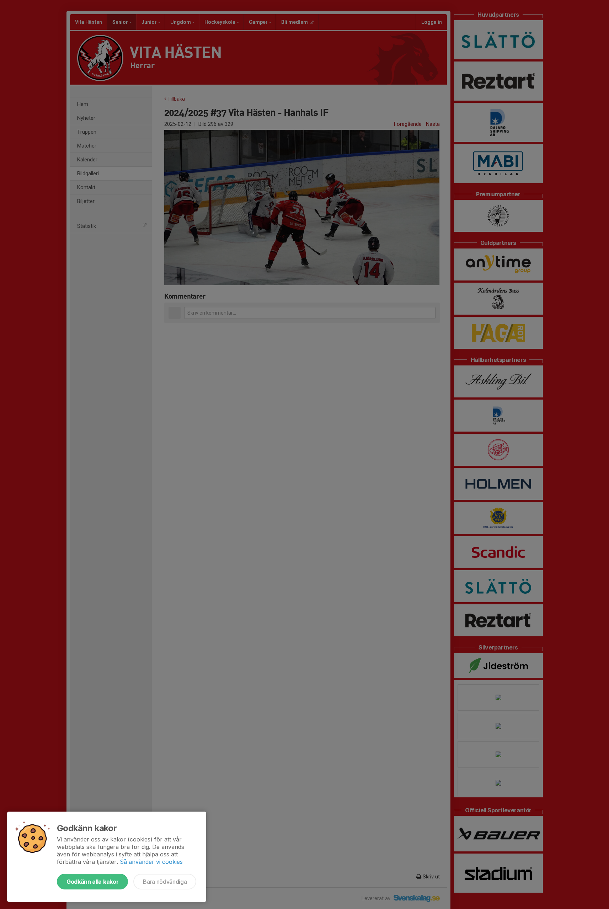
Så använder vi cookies (151, 861)
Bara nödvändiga (165, 881)
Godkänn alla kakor (92, 881)
